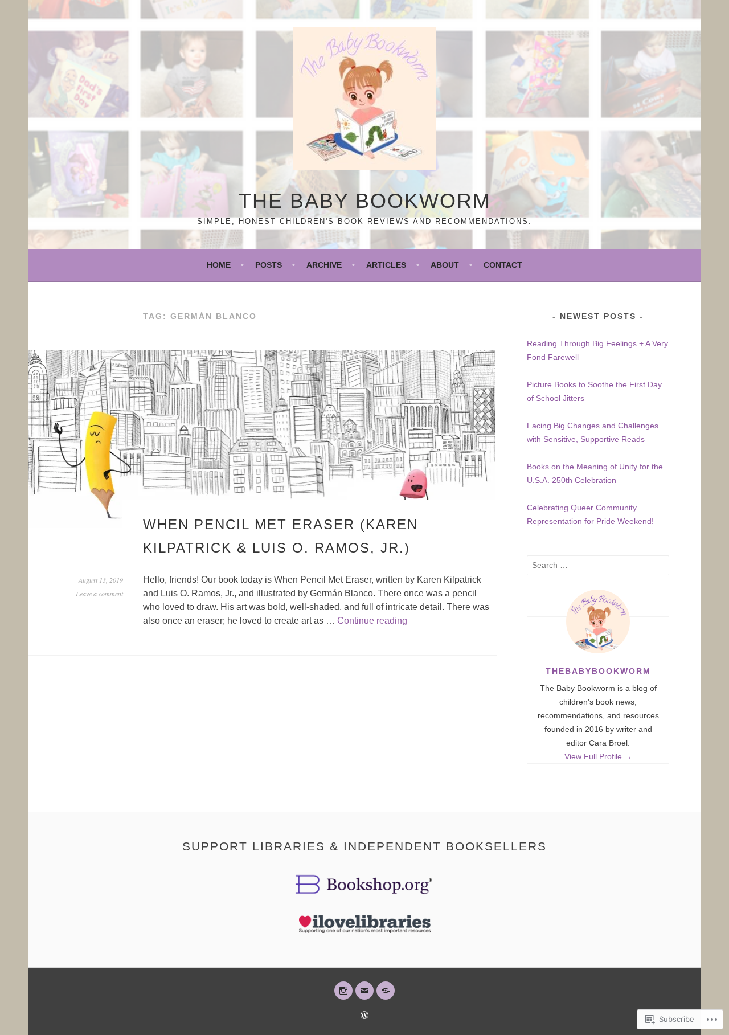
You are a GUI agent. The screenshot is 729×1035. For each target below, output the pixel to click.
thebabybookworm (598, 671)
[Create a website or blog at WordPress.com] (364, 1016)
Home (219, 264)
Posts (268, 264)
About (445, 264)
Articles (386, 264)
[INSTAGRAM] (343, 990)
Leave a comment (99, 593)
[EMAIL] (364, 990)
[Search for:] (598, 565)
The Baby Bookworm (365, 200)
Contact (503, 264)
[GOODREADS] (385, 990)
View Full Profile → (598, 756)
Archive (324, 264)
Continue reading (372, 620)
